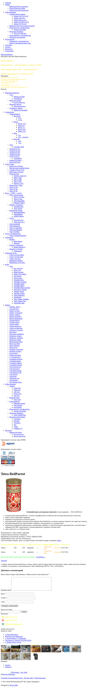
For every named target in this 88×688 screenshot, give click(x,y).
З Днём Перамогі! (11, 634)
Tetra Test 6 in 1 (19, 222)
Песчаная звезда (20, 106)
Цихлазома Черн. (15, 382)
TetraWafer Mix (19, 303)
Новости (8, 667)
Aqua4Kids (18, 158)
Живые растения (15, 432)
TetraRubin (17, 297)
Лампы (12, 386)
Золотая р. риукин (16, 330)
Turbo (16, 427)
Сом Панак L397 (15, 372)
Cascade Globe (19, 147)
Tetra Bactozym (14, 226)
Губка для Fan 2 (15, 259)
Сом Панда (13, 374)
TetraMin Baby (19, 280)
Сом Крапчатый (15, 371)
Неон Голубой (14, 344)
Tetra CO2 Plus (19, 197)
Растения (8, 430)
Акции (7, 665)
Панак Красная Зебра (17, 8)
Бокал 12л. (22, 131)
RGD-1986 (14, 685)
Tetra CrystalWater (15, 228)
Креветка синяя (15, 340)
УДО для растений (16, 195)
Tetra (11, 145)
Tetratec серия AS (20, 176)
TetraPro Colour (19, 293)
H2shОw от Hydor (16, 249)
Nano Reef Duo (14, 162)
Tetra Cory (17, 270)
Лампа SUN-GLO (20, 24)
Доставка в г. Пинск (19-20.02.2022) (18, 640)
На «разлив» (18, 268)
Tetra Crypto (18, 199)
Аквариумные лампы (17, 14)
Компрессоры (14, 398)
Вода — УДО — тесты (13, 193)
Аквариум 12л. (14, 149)
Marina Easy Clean (15, 185)
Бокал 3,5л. (22, 124)
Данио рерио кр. (15, 326)
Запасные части (11, 253)
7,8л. (19, 143)
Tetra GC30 (13, 187)
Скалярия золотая (15, 359)
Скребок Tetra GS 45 (16, 170)
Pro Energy (17, 276)
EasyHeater (18, 407)
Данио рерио (14, 324)
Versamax (17, 423)
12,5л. (20, 120)
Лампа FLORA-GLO (21, 22)
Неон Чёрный (14, 345)
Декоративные (14, 114)
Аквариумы (9, 112)
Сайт (3, 602)
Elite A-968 (18, 180)
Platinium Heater (19, 403)
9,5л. (19, 118)
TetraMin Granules (20, 282)
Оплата (8, 47)
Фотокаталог (10, 39)
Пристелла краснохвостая (18, 10)
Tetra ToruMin (14, 232)
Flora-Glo (17, 390)
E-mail (4, 598)
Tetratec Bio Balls (20, 30)
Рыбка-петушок (15, 355)
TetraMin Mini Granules (22, 288)
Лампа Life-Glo (19, 18)
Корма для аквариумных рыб (20, 43)
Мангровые (18, 241)
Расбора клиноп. (15, 351)
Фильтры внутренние (17, 37)
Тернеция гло (14, 378)
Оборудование (10, 12)
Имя (3, 594)
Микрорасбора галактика (18, 6)
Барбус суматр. (14, 315)
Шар (15, 133)
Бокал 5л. (21, 125)
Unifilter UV (18, 428)
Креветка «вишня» (16, 338)
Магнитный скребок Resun (19, 168)
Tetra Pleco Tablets (20, 290)
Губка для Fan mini (16, 257)
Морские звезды (15, 104)
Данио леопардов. (16, 328)
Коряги (12, 239)
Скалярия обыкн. (15, 363)
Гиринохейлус (14, 320)
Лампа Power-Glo (20, 20)
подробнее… (41, 557)
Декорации (9, 237)
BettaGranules (18, 272)
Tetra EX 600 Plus (20, 33)
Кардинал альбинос (16, 334)
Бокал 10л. (22, 129)
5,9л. (19, 141)
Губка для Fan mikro (16, 255)
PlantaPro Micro (19, 203)
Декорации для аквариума (19, 41)
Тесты (11, 218)
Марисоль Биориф (20, 110)
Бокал (16, 122)
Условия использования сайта (12, 678)
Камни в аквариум (16, 245)
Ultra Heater (18, 405)
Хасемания (13, 380)
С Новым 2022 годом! (13, 642)
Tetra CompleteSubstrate (17, 235)
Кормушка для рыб (16, 172)
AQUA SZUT (14, 156)
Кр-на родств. (19, 434)
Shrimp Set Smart (15, 160)
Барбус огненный (15, 313)
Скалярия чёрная (15, 365)
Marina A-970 (18, 183)
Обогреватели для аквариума (20, 35)
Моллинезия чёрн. (16, 342)
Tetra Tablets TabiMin (21, 299)
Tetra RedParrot (19, 295)
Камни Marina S (19, 247)
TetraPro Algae (19, 291)
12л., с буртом (23, 137)
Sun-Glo (17, 396)
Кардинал (13, 332)
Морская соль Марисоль (14, 636)
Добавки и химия (15, 108)
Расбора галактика (16, 349)
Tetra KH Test (18, 220)
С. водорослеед (15, 357)
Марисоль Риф (19, 97)
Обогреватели (14, 401)
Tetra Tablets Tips (20, 301)
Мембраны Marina (16, 261)
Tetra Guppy (18, 278)
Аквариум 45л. (14, 153)
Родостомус (13, 353)
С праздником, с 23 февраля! (15, 638)
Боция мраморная (15, 318)
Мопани (17, 243)
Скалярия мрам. (15, 361)
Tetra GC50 (13, 191)
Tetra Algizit (18, 208)
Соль (11, 95)
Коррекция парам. (16, 210)
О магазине (9, 51)
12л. (19, 135)
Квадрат (17, 139)
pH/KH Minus (19, 216)
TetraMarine (18, 98)
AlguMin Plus (18, 207)
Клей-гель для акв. (16, 166)
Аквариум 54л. (14, 154)
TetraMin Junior (19, 284)
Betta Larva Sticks (20, 274)
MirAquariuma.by (7, 54)
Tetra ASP (17, 399)
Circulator (17, 419)
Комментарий (6, 590)
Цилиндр (17, 116)
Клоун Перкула (19, 102)
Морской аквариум (12, 93)
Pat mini (16, 421)
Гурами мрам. (14, 322)
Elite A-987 (18, 181)
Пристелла (13, 347)
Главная (8, 3)
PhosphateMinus (19, 212)
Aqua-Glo (17, 388)
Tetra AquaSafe (14, 224)
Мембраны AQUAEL (17, 262)
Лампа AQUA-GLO (21, 16)
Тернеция (12, 376)
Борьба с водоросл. (16, 205)
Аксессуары (9, 164)
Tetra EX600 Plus (20, 415)
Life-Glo (17, 392)
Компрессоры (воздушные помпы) (22, 26)
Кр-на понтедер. (20, 436)
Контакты (8, 49)
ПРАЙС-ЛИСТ (14, 307)
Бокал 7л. (21, 127)
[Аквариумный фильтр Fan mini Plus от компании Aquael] (36, 659)
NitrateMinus (18, 214)
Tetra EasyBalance (15, 230)
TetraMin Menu (19, 286)
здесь (59, 540)
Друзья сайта (28, 678)
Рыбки (7, 4)
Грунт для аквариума (12, 234)
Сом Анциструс (15, 367)
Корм (7, 264)
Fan (15, 425)
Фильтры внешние (16, 31)
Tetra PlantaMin (19, 201)
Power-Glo (17, 394)
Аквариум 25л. (14, 151)
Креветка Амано (15, 336)
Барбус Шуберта (15, 317)
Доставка (8, 45)
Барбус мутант (14, 311)
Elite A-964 (18, 178)
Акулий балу (14, 309)
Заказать (4, 561)
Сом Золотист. (14, 369)
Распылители (14, 174)
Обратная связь (40, 678)
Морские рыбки (15, 100)
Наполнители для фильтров (19, 28)
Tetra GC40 (13, 189)
